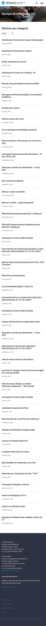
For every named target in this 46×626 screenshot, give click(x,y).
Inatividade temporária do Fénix (15, 408)
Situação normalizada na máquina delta (18, 430)
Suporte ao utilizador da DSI (13, 507)
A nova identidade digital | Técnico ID (17, 287)
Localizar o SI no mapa (9, 587)
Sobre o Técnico (7, 600)
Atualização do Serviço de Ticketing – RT (19, 73)
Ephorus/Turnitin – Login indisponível (18, 203)
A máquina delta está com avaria (15, 452)
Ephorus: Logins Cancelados (13, 192)
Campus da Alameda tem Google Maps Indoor (21, 322)
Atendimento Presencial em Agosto (17, 51)
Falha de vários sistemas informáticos (17, 360)
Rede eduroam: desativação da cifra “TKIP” (20, 474)
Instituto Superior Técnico (19, 619)
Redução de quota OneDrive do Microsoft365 (20, 84)
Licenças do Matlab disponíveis (15, 441)
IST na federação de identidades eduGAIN (19, 130)
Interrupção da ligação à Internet (15, 485)
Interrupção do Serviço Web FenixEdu (17, 238)
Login (3, 612)
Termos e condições (8, 608)
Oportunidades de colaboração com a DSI (19, 463)
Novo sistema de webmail (12, 181)
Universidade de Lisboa (35, 619)
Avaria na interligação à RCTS (14, 496)
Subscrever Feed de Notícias (10, 571)
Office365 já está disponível (13, 276)
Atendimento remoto (11, 108)
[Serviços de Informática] (13, 3)
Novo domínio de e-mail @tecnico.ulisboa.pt (20, 419)
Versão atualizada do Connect (14, 62)
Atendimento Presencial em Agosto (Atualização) (22, 40)
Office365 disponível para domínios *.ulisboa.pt (22, 214)
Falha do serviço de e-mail (13, 119)
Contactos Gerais (7, 604)
